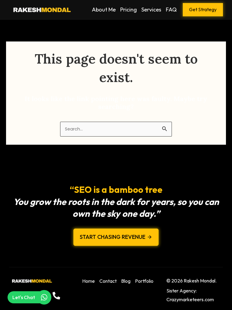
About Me (104, 9)
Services (151, 9)
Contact (108, 281)
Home (88, 281)
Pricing (128, 9)
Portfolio (144, 281)
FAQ (171, 9)
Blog (125, 281)
